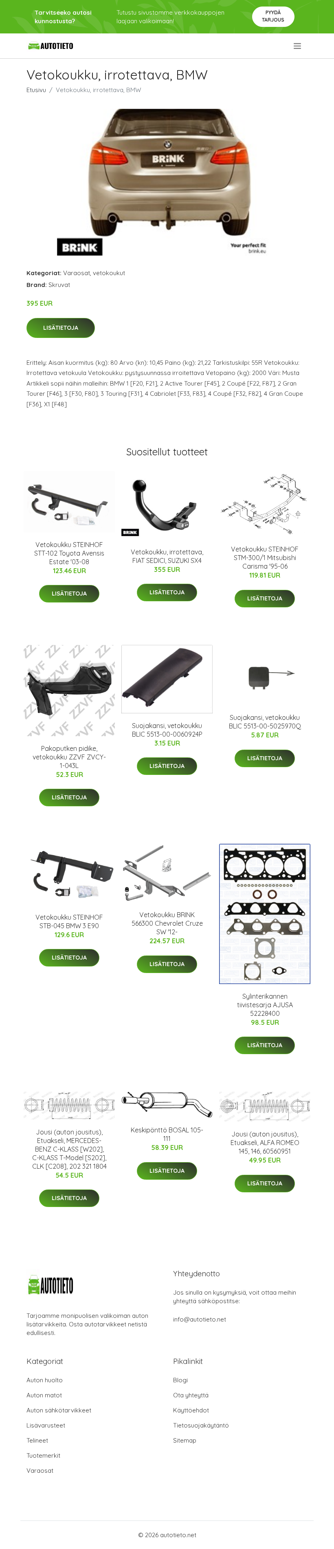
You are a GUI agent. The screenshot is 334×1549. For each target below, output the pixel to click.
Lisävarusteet (45, 1425)
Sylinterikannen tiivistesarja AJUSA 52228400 (265, 1004)
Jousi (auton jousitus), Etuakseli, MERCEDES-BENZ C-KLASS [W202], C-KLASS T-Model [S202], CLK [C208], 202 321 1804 (69, 1149)
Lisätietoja (60, 327)
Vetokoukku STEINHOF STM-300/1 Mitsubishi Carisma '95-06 (265, 557)
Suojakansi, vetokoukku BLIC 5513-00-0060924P (167, 730)
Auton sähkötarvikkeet (58, 1410)
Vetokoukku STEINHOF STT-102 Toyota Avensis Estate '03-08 (69, 553)
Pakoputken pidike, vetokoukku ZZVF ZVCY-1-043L (69, 757)
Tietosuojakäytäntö (201, 1425)
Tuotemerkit (43, 1455)
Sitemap (184, 1440)
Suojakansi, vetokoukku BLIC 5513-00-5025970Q (265, 721)
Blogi (180, 1380)
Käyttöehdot (191, 1410)
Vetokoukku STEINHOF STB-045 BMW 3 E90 (69, 921)
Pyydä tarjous (273, 16)
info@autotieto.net (199, 1319)
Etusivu (36, 90)
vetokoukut (109, 273)
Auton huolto (44, 1380)
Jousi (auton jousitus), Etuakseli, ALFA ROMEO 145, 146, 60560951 (265, 1142)
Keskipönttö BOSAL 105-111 (167, 1134)
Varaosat (76, 273)
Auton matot (44, 1395)
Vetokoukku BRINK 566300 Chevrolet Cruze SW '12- (167, 923)
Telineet (37, 1440)
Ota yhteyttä (191, 1395)
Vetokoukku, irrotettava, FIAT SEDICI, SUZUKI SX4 (167, 556)
